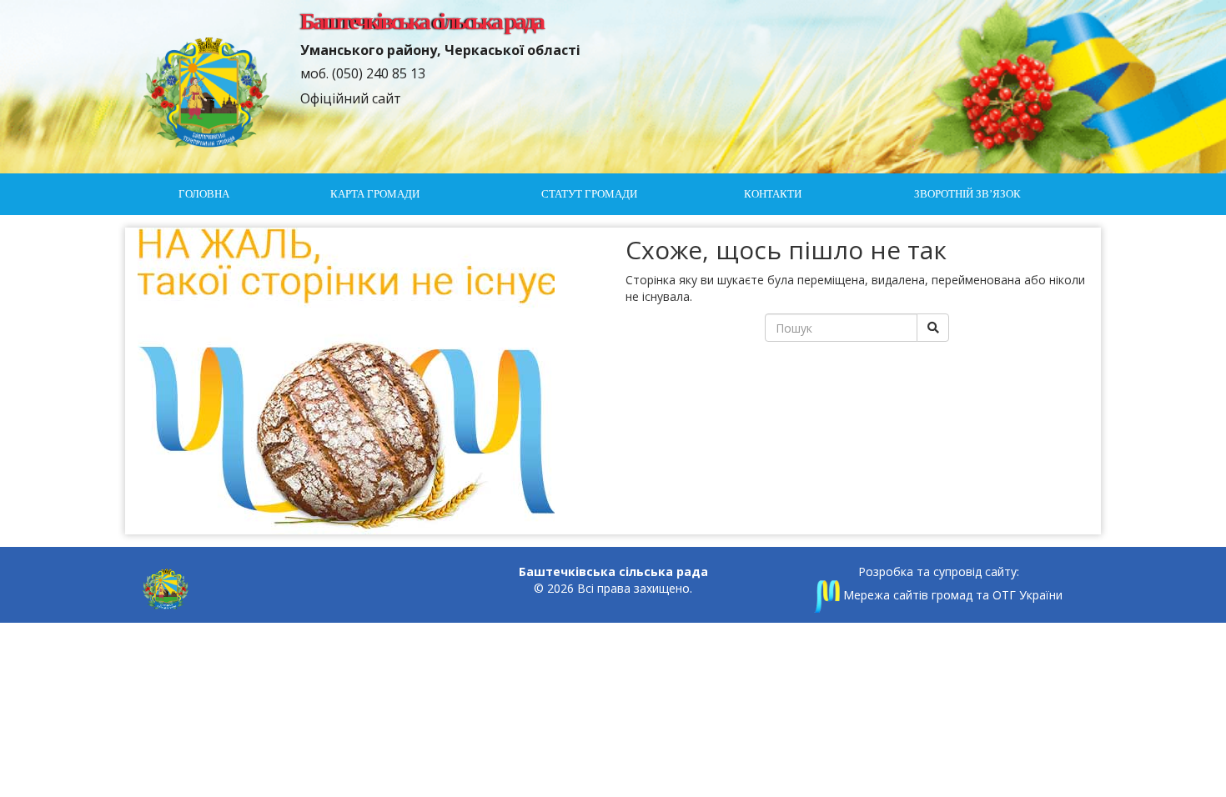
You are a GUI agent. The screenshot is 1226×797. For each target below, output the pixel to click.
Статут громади (589, 194)
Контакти (772, 194)
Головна (203, 194)
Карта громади (375, 194)
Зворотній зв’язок (967, 194)
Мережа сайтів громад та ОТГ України (951, 595)
